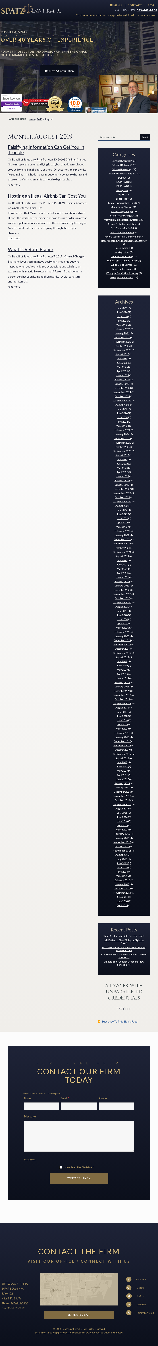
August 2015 (122, 854)
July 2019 (122, 661)
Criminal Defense (18, 208)
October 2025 (122, 345)
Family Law (122, 190)
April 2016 (122, 825)
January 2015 (122, 884)
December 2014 (122, 888)
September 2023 (122, 450)
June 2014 (122, 896)
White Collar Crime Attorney (122, 260)
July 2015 (122, 859)
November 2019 (122, 644)
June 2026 (122, 312)
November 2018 (122, 694)
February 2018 (122, 732)
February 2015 (122, 880)
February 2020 (122, 631)
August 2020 (122, 606)
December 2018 (122, 690)
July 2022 (122, 509)
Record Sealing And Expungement (122, 236)
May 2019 (122, 669)
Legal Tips (36, 208)
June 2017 (122, 766)
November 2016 (122, 795)
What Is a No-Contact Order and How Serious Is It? (124, 963)
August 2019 (122, 657)
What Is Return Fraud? (30, 249)
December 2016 (122, 791)
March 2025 (122, 375)
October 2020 (122, 598)
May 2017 (122, 770)
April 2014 (122, 905)
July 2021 (122, 560)
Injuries (122, 194)
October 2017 (122, 749)
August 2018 (122, 707)
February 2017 (122, 783)
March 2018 (122, 728)
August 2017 (122, 758)
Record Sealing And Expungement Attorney (124, 240)
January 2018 (122, 737)
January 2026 (122, 333)
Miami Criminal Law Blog (121, 202)
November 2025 (122, 341)
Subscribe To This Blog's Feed (119, 1021)
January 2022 (122, 535)
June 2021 (122, 564)
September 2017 (122, 753)
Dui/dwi (122, 177)
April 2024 (122, 421)
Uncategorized (121, 252)
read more (14, 184)
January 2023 (122, 484)
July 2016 (122, 812)
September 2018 (122, 703)
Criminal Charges (76, 159)
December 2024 (122, 387)
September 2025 (122, 350)
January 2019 (122, 686)
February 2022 (122, 530)
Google (140, 1287)
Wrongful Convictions (121, 277)
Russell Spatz (122, 247)
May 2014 (122, 901)
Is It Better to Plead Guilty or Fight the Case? (124, 941)
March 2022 (122, 526)
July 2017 (122, 762)
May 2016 (122, 821)
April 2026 (122, 320)
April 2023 (122, 472)
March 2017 (122, 779)
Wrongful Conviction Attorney (122, 273)
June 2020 (122, 615)
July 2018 (122, 711)
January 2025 (122, 383)
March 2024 (122, 425)
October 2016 (122, 800)
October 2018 (122, 699)
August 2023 (122, 455)
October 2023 (122, 446)
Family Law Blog (145, 1312)
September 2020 (122, 602)
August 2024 (122, 404)
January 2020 (122, 636)
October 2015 (122, 846)
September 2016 (122, 804)
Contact (135, 5)
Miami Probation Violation (122, 223)
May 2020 (122, 619)
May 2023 (122, 467)
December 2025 (122, 337)
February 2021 (122, 581)
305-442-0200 (147, 10)
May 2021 (122, 568)
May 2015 (122, 867)
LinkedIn (141, 1304)
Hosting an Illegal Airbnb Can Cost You (47, 196)
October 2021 (122, 547)
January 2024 (122, 434)
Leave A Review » (79, 1314)
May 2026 (122, 316)
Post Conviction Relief (122, 228)
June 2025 (122, 362)
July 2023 (122, 459)
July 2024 (122, 408)
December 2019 (122, 640)
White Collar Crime (121, 256)
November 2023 (122, 442)
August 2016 (122, 808)
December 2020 (122, 589)
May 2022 (122, 518)
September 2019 (122, 652)
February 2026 (122, 328)
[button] (155, 1323)
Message (30, 1116)
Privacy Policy (67, 1332)
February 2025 (122, 379)
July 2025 (122, 358)
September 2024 (122, 400)
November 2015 (122, 842)
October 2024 (122, 396)
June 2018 (122, 716)
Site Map (53, 1332)
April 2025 (122, 371)
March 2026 (122, 324)
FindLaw (118, 1332)
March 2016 (122, 829)
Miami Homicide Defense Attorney (122, 219)
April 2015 (122, 871)
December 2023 (122, 438)
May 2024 (122, 417)
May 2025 (122, 366)
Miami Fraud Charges (121, 215)
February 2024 (122, 429)
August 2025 (122, 354)
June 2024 (122, 413)
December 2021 (122, 539)
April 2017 (122, 774)
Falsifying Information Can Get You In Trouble (46, 149)
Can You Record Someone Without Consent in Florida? (124, 956)
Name (27, 1098)
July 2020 (122, 610)
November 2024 (122, 392)
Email (152, 5)
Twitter (140, 1296)
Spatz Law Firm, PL (35, 159)
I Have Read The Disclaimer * (79, 1167)
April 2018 (122, 724)
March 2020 (122, 627)
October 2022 (122, 497)
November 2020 (122, 594)
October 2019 (122, 648)
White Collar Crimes (121, 264)
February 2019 (122, 682)
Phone (103, 1098)
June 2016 (122, 816)
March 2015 (122, 875)
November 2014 (122, 892)
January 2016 (122, 838)
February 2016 (122, 833)
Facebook (141, 1279)
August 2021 (122, 556)
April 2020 (122, 623)
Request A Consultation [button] (59, 71)
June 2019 (122, 665)
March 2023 (122, 476)
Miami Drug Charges (121, 206)
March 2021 (122, 577)
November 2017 (122, 745)
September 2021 (122, 551)
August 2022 (122, 505)
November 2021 (122, 543)
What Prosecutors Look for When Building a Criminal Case (124, 949)
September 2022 (122, 501)
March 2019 (122, 678)
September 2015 (122, 850)
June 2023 (122, 463)
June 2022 (122, 514)
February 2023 (122, 480)
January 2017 (122, 787)
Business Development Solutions (93, 1332)
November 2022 (122, 493)
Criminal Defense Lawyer (121, 173)
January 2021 (122, 585)
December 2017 (122, 741)
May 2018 (122, 720)
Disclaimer (29, 1159)
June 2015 (122, 863)
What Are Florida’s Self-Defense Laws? (124, 935)
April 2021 (122, 572)
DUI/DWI (121, 181)
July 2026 (122, 307)
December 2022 (122, 488)
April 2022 (122, 522)
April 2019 (122, 673)
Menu (117, 5)
